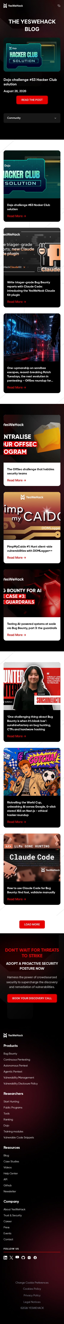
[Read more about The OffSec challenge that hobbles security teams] (32, 439)
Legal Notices (32, 1302)
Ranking (8, 1119)
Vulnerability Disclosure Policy (21, 1083)
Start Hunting (11, 1101)
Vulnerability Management (19, 1077)
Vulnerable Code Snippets (19, 1137)
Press (7, 1227)
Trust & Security (13, 1215)
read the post (32, 99)
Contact (8, 1239)
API (5, 1179)
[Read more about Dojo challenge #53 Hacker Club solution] (32, 174)
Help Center (11, 1173)
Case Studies (11, 1161)
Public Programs (13, 1107)
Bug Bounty (10, 1053)
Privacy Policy (32, 1295)
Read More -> (16, 216)
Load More (32, 924)
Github (7, 1185)
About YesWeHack (14, 1209)
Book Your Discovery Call (32, 998)
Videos (7, 1167)
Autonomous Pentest (16, 1065)
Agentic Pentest (13, 1071)
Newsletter (10, 1191)
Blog (6, 1155)
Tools (7, 1113)
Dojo (6, 1125)
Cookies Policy (32, 1289)
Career (8, 1221)
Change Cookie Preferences (32, 1282)
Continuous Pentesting (17, 1059)
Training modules (13, 1131)
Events (7, 1233)
